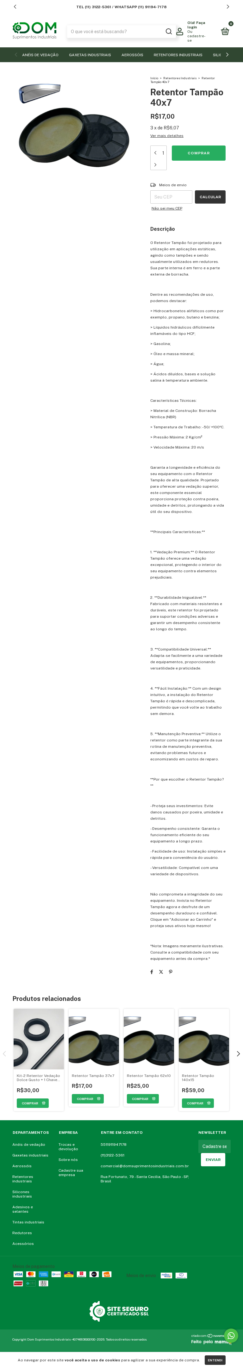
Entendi (215, 1360)
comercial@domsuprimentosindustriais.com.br (145, 1166)
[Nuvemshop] (211, 1336)
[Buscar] (168, 31)
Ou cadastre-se (196, 36)
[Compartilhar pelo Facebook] (151, 971)
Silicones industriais (22, 1194)
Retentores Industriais (179, 78)
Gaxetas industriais (90, 55)
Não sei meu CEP (167, 208)
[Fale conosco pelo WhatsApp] (231, 1336)
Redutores (22, 1233)
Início (154, 78)
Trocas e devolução (68, 1146)
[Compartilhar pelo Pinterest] (170, 971)
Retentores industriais (178, 55)
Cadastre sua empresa (71, 1172)
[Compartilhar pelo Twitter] (161, 971)
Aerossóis (132, 55)
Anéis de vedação (40, 55)
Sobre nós (68, 1159)
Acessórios (23, 1243)
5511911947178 (114, 1144)
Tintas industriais (28, 1222)
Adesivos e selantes (22, 1209)
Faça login (196, 25)
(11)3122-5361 (112, 1155)
